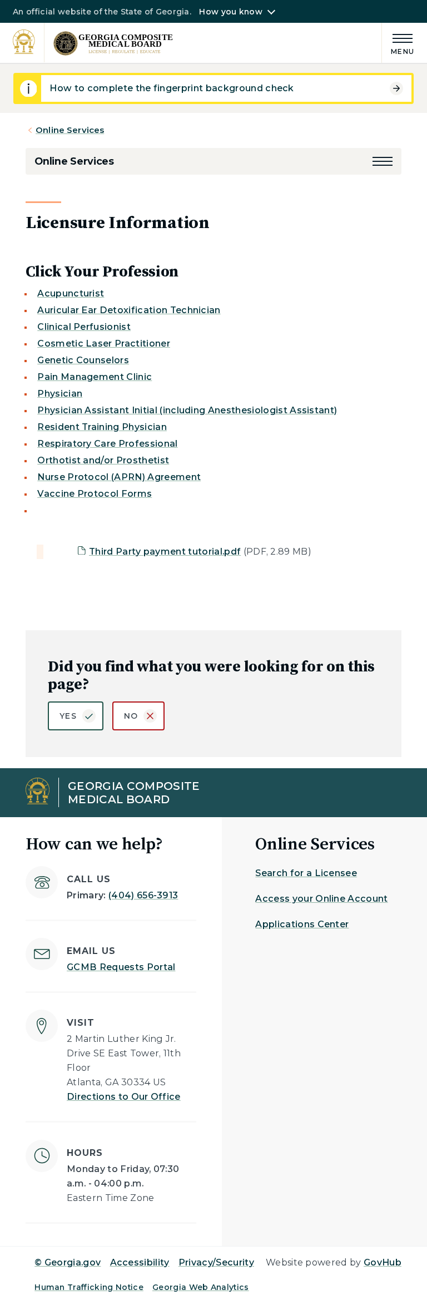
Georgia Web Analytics (200, 1287)
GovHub (382, 1262)
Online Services (70, 130)
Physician (59, 393)
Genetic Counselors (83, 360)
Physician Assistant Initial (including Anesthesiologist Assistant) (187, 410)
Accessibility (140, 1262)
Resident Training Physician (102, 427)
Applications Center (302, 924)
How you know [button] (230, 11)
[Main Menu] (398, 42)
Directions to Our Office (124, 1096)
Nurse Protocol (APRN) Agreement (119, 477)
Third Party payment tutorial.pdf (165, 551)
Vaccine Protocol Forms (94, 493)
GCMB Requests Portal (121, 967)
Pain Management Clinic (94, 377)
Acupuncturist (70, 293)
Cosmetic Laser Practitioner (103, 343)
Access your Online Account (321, 898)
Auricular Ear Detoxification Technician (128, 310)
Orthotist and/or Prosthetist (103, 460)
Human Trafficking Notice (88, 1287)
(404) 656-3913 (143, 895)
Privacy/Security (216, 1262)
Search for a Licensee (306, 873)
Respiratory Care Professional (107, 443)
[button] (383, 161)
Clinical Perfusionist (84, 327)
